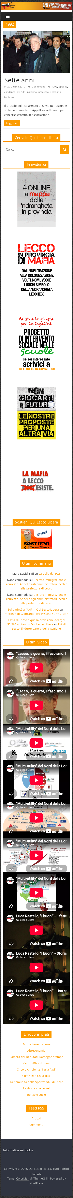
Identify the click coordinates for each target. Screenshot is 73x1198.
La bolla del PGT (49, 573)
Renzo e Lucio (36, 1095)
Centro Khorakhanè (36, 1063)
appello (63, 86)
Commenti (36, 1125)
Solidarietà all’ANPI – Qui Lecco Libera (33, 609)
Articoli (36, 1118)
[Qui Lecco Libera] (36, 4)
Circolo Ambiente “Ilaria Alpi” (36, 1069)
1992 (54, 86)
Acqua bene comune (36, 1044)
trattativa (9, 97)
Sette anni (19, 80)
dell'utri (21, 92)
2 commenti (38, 86)
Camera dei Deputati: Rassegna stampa (36, 1057)
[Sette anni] (36, 33)
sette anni (55, 92)
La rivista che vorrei (36, 1088)
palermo (32, 92)
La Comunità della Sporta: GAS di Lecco (36, 1082)
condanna (9, 92)
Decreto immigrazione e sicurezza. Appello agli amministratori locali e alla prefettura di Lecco (36, 584)
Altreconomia (36, 1050)
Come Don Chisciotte (36, 1076)
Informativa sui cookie (18, 1150)
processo (43, 92)
